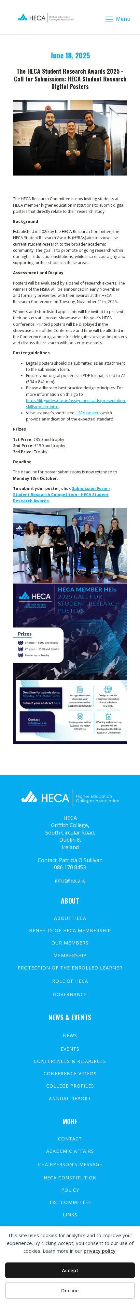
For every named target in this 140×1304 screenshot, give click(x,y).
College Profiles (70, 1086)
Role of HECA (70, 981)
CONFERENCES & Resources (70, 1061)
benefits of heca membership (70, 930)
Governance (70, 994)
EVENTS (70, 1049)
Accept (70, 1270)
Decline (70, 1290)
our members (70, 943)
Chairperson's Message (70, 1164)
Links (70, 1215)
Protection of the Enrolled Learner (70, 968)
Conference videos (70, 1074)
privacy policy (100, 1251)
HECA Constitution (70, 1178)
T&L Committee (70, 1202)
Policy (70, 1190)
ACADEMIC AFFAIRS (70, 1151)
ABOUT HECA (70, 918)
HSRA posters (88, 413)
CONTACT (70, 1139)
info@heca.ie (70, 880)
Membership (70, 955)
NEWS (70, 1035)
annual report (70, 1099)
